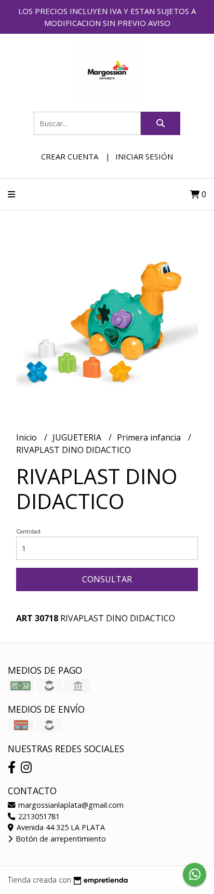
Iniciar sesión (144, 156)
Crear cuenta (69, 156)
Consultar (107, 579)
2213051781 (38, 816)
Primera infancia (150, 437)
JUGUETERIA (77, 437)
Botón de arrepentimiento (60, 839)
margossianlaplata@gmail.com (70, 805)
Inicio (27, 437)
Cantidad (28, 531)
